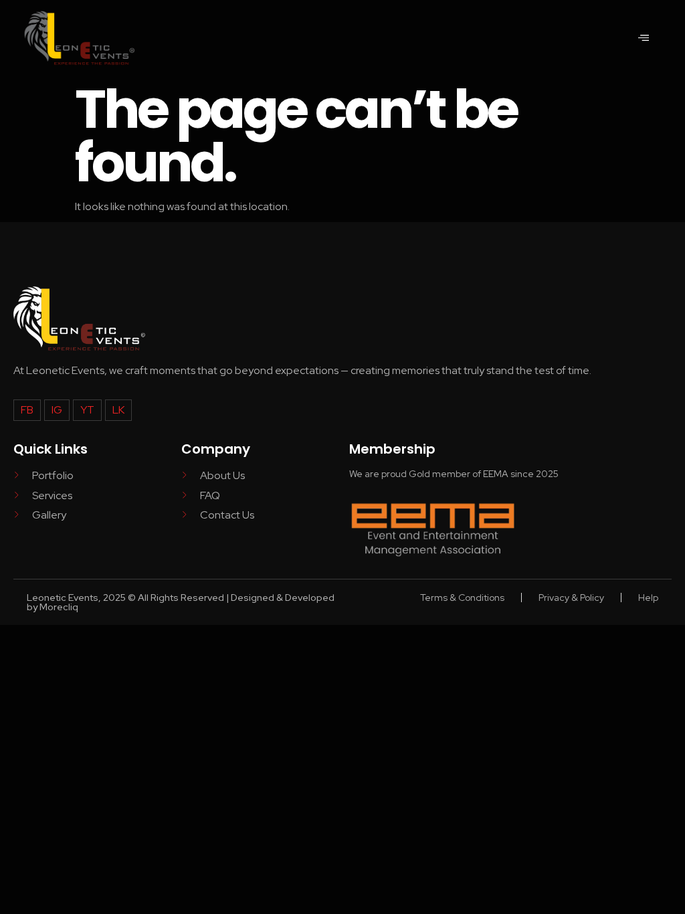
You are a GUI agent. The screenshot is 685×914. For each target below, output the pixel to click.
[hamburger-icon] (643, 38)
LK (118, 410)
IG (57, 410)
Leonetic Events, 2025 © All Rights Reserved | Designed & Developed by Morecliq (180, 602)
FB (27, 410)
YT (87, 410)
